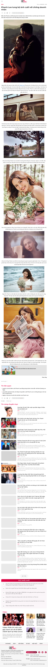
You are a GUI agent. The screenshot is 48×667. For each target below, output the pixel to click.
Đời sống (21, 643)
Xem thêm (24, 576)
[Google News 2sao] (18, 13)
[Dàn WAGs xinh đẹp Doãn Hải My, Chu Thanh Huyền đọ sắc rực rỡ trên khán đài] (8, 423)
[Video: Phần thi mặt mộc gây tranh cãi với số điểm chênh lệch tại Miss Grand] (13, 619)
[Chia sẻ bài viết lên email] (7, 13)
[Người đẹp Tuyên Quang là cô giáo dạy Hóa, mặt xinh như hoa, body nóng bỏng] (8, 434)
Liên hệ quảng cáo (31, 652)
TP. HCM (28, 658)
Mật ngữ (34, 643)
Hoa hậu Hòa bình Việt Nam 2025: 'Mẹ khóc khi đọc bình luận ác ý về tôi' (30, 622)
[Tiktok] (46, 652)
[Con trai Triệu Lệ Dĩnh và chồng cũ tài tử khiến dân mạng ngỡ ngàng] (8, 489)
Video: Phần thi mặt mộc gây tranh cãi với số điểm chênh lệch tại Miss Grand (12, 629)
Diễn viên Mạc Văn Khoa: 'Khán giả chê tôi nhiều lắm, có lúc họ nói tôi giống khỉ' (41, 622)
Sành (41, 643)
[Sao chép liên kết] (10, 13)
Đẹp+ (2, 4)
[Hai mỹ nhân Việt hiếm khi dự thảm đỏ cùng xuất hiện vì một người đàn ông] (8, 512)
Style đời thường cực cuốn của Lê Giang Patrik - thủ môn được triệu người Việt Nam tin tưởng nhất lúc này (31, 553)
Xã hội (28, 643)
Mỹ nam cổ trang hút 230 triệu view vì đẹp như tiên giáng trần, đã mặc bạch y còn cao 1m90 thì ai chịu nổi (32, 531)
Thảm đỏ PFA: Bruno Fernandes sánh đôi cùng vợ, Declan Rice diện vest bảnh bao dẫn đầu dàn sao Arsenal (32, 520)
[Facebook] (39, 652)
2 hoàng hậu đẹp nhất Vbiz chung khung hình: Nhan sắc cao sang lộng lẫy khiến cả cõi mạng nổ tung (32, 476)
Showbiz (8, 643)
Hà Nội (27, 655)
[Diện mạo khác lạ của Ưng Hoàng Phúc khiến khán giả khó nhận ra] (8, 569)
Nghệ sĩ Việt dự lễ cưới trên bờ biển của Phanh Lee (15, 395)
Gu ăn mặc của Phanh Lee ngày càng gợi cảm (26, 368)
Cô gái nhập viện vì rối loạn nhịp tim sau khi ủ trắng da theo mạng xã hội (41, 636)
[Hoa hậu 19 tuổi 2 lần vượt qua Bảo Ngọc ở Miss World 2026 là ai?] (8, 412)
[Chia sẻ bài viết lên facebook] (2, 13)
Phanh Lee (21, 85)
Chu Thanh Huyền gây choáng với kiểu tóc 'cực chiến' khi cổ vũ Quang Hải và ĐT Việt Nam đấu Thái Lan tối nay (31, 453)
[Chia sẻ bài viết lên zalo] (5, 13)
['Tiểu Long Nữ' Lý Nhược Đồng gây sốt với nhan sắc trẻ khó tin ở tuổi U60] (8, 545)
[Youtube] (43, 652)
